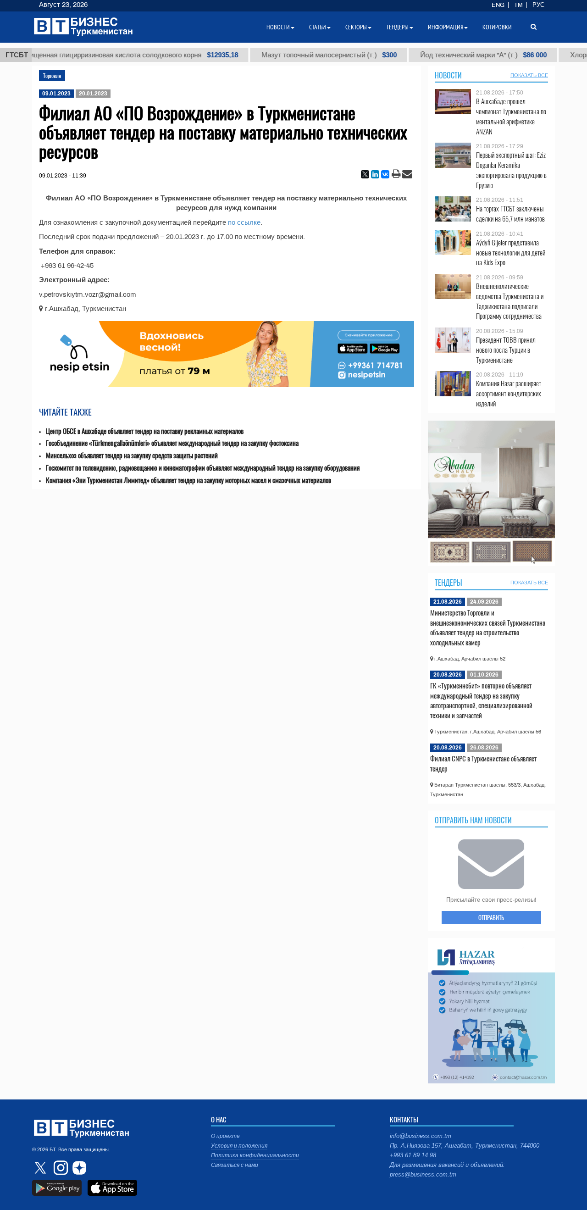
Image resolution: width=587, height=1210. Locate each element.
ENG (498, 5)
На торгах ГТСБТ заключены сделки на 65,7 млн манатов (510, 213)
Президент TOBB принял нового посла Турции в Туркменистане (506, 350)
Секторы (356, 27)
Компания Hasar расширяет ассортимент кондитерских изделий (508, 393)
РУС (538, 5)
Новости (448, 75)
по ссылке (244, 222)
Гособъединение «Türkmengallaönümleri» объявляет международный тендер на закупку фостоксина (172, 443)
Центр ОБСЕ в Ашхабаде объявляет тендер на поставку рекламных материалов (145, 431)
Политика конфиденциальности (255, 1155)
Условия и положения (239, 1146)
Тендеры (448, 582)
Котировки (497, 27)
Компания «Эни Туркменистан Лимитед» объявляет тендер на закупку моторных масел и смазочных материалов (188, 480)
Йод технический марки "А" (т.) (452, 55)
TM (518, 5)
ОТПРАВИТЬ (491, 917)
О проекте (225, 1136)
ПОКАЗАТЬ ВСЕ (529, 75)
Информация (445, 27)
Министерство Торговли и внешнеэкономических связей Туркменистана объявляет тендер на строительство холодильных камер (487, 627)
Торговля (52, 75)
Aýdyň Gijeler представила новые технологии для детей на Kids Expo (510, 252)
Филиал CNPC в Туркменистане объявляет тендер (483, 763)
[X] (365, 174)
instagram (59, 1168)
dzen (78, 1168)
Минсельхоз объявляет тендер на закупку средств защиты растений (132, 455)
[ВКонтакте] (385, 174)
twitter (41, 1168)
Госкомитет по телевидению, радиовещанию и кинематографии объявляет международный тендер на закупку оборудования (203, 467)
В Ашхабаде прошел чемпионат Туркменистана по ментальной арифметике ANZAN (511, 116)
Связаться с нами (234, 1165)
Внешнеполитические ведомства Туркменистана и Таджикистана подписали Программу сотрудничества (509, 301)
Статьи (317, 27)
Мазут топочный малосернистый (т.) (298, 55)
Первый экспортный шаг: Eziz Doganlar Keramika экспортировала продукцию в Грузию (511, 169)
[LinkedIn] (375, 174)
